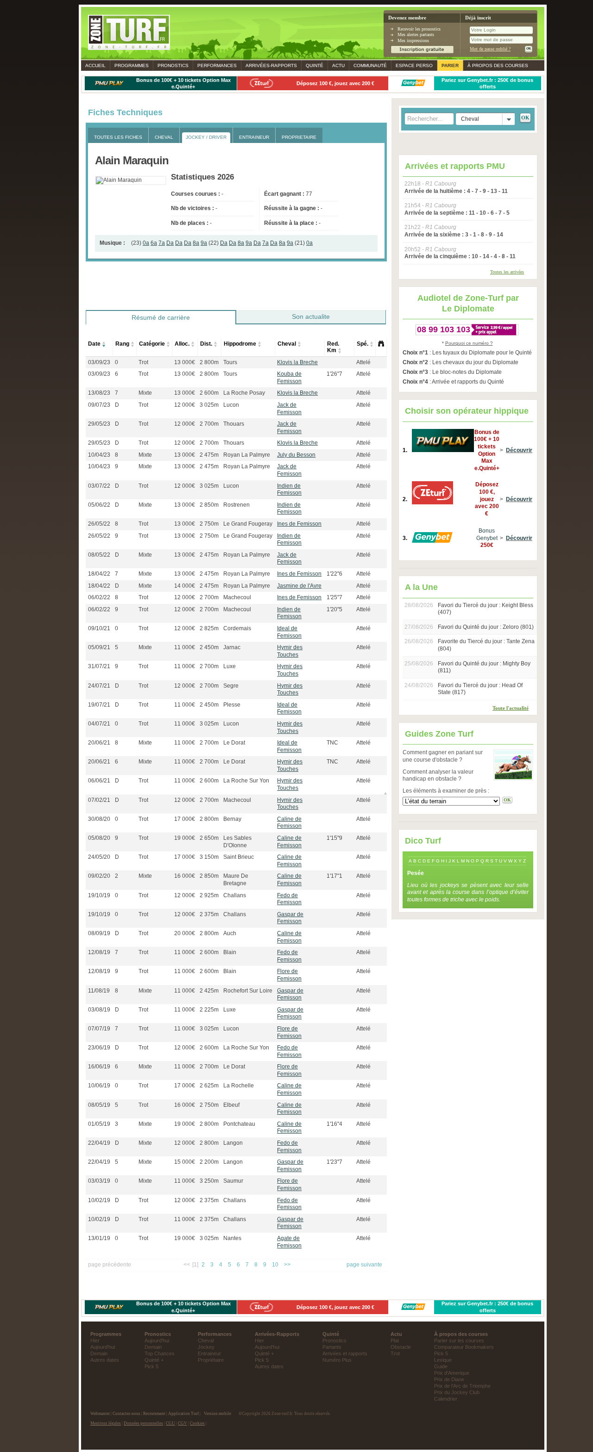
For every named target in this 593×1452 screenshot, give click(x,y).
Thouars (233, 424)
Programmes (131, 65)
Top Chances (160, 1353)
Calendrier (445, 1399)
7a (161, 243)
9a (204, 243)
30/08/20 (99, 819)
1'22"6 (334, 574)
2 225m (209, 1009)
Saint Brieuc (238, 857)
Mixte (145, 393)
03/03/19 (99, 1181)
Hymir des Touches (290, 651)
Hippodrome (240, 344)
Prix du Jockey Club (456, 1392)
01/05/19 (99, 1124)
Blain (229, 952)
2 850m (209, 505)
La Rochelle (238, 1085)
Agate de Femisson (289, 1242)
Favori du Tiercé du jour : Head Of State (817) (480, 689)
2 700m (209, 424)
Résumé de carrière (161, 317)
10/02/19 (99, 1200)
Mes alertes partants (415, 34)
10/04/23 (99, 455)
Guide (441, 1366)
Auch (229, 933)
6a (154, 243)
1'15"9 (334, 838)
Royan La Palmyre (246, 455)
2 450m (209, 647)
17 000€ (184, 819)
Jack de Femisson (289, 409)
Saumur (233, 1181)
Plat (395, 1340)
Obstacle (401, 1347)
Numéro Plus (337, 1360)
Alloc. (182, 344)
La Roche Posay (244, 393)
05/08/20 (99, 838)
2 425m (209, 990)
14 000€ (184, 586)
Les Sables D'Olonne (237, 842)
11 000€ (184, 647)
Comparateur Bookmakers (464, 1347)
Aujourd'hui (102, 1347)
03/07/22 (99, 486)
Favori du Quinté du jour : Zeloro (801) (486, 627)
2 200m (209, 1162)
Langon (233, 1143)
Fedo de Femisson (289, 899)
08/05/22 (99, 555)
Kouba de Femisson (289, 378)
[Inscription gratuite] (422, 52)
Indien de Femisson (289, 489)
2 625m (209, 1085)
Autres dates (104, 1360)
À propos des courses (497, 65)
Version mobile (217, 1413)
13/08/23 (99, 393)
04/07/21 (99, 723)
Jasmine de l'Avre (299, 586)
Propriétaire (211, 1360)
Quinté (314, 65)
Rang (122, 344)
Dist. (206, 344)
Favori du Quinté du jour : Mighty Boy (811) (484, 667)
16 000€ (184, 876)
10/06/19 (99, 1085)
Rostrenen (236, 505)
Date (94, 344)
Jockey (206, 1347)
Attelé (363, 362)
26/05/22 (99, 524)
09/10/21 (99, 628)
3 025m (209, 405)
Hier (95, 1340)
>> (287, 1264)
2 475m (209, 455)
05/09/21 (99, 647)
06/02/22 (99, 597)
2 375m (209, 914)
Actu (338, 65)
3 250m (209, 1181)
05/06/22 (99, 505)
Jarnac (231, 647)
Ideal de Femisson (289, 632)
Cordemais (237, 628)
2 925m (209, 895)
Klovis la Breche (297, 362)
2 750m (209, 524)
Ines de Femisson (299, 524)
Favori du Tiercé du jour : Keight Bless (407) (485, 609)
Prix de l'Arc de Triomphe (462, 1386)
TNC (332, 742)
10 (275, 1264)
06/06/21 (99, 780)
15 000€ (184, 1162)
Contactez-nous (126, 1413)
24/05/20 (99, 857)
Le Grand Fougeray (247, 524)
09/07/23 (99, 405)
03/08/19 (99, 1009)
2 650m (209, 838)
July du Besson (296, 455)
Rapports (271, 65)
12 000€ (184, 405)
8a (196, 243)
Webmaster (100, 1413)
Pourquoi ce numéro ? (469, 343)
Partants (331, 1347)
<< (186, 1264)
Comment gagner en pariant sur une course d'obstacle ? (443, 756)
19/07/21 (99, 704)
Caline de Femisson (289, 823)
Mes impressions (413, 40)
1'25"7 (334, 597)
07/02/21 (99, 800)
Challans (234, 895)
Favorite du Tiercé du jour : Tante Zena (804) (486, 645)
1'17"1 (334, 876)
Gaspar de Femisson (290, 918)
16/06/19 (99, 1066)
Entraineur (209, 1353)
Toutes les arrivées (507, 271)
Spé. (362, 344)
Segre (231, 686)
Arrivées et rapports (344, 1353)
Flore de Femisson (289, 975)
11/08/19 (99, 990)
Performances (217, 65)
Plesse (231, 704)
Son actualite (311, 316)
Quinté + (154, 1360)
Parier (450, 65)
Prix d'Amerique (451, 1373)
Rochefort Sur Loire (247, 990)
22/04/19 (99, 1143)
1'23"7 (334, 1162)
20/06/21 (99, 742)
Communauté (370, 65)
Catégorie (152, 344)
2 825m (209, 628)
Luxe (229, 666)
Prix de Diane (449, 1379)
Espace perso (414, 65)
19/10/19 (99, 895)
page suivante (364, 1264)
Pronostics (173, 65)
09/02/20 (99, 876)
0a (146, 243)
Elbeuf (231, 1105)
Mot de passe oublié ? (490, 48)
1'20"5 (334, 609)
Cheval (287, 344)
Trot (143, 362)
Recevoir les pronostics (419, 28)
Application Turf (183, 1413)
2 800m (209, 362)
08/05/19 (99, 1105)
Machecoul (237, 597)
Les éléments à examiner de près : (446, 791)
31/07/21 (99, 666)
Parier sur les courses (459, 1340)
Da (170, 243)
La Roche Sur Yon (246, 780)
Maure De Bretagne (235, 880)
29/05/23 (99, 424)
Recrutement (154, 1413)
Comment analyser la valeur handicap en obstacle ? (438, 775)
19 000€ (184, 838)
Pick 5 (151, 1366)
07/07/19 (99, 1028)
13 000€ (184, 362)
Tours (230, 362)
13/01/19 (99, 1238)
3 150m (209, 857)
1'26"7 (334, 374)
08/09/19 (99, 933)
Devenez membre (407, 17)
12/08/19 (99, 952)
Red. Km (333, 347)
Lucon (231, 405)
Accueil (95, 65)
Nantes (232, 1238)
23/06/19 (99, 1047)
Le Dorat (234, 742)
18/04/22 (99, 574)
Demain (98, 1353)
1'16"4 (334, 1124)
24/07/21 (99, 686)
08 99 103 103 (443, 329)
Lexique (443, 1360)
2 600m (209, 393)
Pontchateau (239, 1124)
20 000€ (184, 933)
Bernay (232, 819)
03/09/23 (99, 362)
